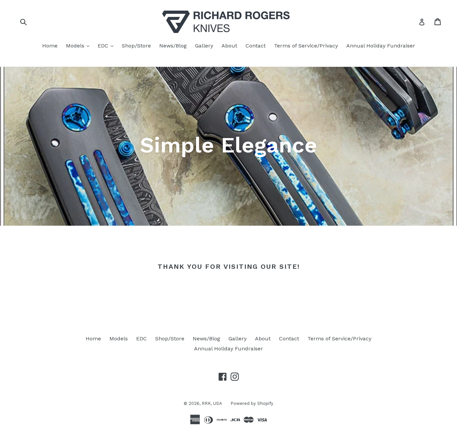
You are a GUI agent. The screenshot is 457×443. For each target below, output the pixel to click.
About (229, 45)
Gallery (204, 45)
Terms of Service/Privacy (306, 45)
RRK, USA (212, 403)
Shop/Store (136, 45)
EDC (107, 45)
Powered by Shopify (252, 403)
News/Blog (173, 45)
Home (50, 45)
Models (79, 45)
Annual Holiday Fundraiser (380, 45)
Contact (256, 45)
